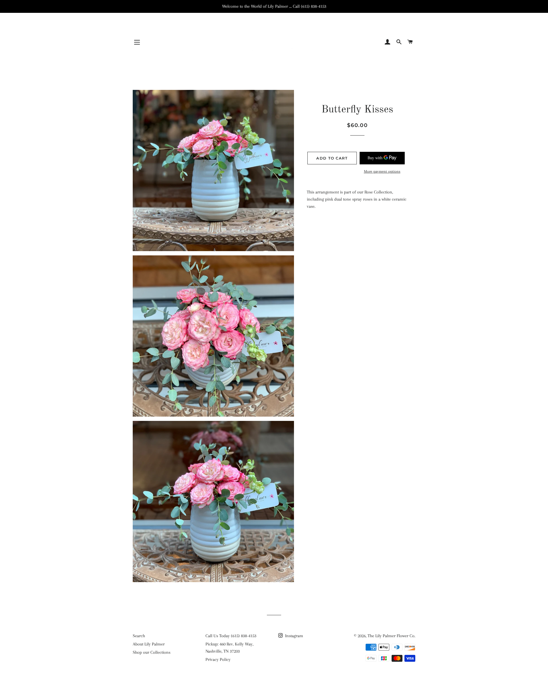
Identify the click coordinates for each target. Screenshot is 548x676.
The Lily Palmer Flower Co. (391, 635)
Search (139, 635)
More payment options (382, 171)
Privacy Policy (218, 659)
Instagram (293, 635)
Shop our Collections (151, 652)
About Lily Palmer (149, 644)
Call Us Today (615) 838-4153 (231, 635)
